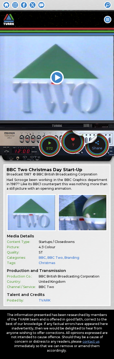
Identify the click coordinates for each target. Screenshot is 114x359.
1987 (27, 174)
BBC (42, 258)
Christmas (47, 263)
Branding (71, 258)
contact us (90, 341)
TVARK (44, 300)
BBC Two (55, 258)
